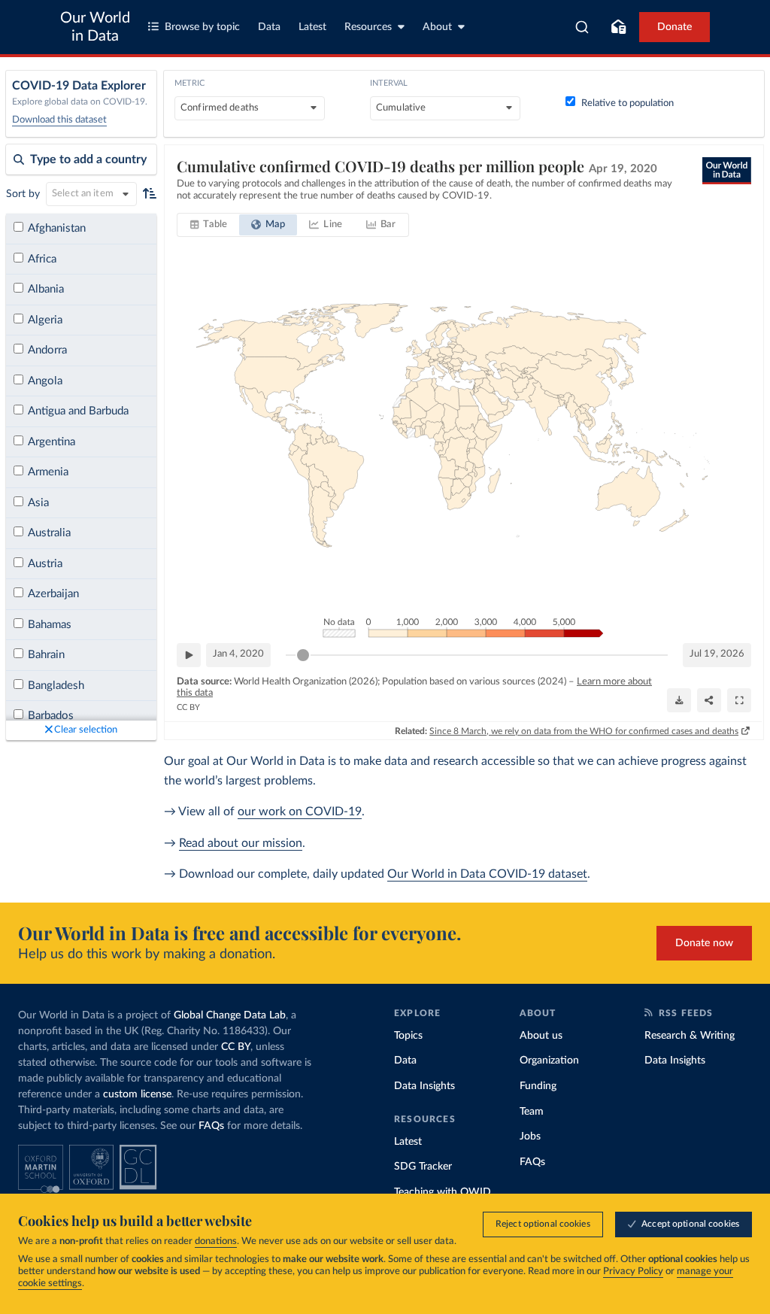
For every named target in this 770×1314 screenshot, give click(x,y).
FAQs (211, 1126)
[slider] (303, 655)
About (437, 27)
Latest (312, 27)
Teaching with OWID (442, 1192)
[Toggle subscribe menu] (618, 27)
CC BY (188, 707)
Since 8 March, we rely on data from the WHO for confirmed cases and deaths (583, 731)
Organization (549, 1060)
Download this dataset (59, 120)
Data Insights (424, 1086)
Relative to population (627, 103)
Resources (368, 27)
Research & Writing (689, 1035)
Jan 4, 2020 (238, 654)
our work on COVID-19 (300, 812)
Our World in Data (95, 27)
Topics (408, 1035)
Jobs (530, 1136)
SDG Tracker (423, 1166)
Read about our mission (240, 843)
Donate (674, 27)
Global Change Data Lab (230, 1015)
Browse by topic (202, 27)
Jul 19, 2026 (717, 654)
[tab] (208, 224)
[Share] (709, 700)
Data (269, 27)
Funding (538, 1086)
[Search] (582, 27)
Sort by (23, 194)
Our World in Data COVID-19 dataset (487, 874)
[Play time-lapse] (189, 655)
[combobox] (582, 27)
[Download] (679, 700)
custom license (137, 1094)
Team (532, 1111)
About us (541, 1035)
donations (216, 1241)
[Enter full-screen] (739, 700)
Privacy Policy (633, 1271)
